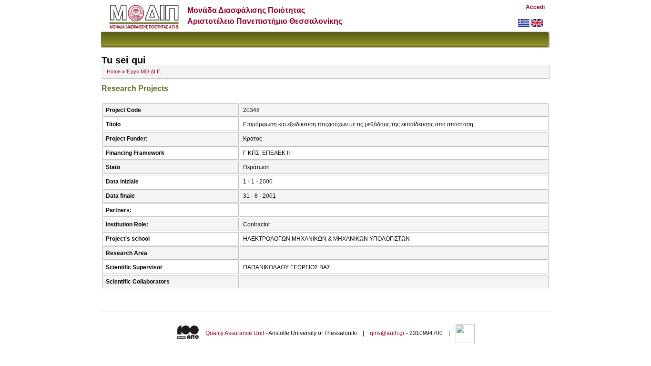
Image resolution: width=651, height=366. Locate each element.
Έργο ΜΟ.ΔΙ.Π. (144, 71)
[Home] (144, 26)
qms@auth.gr (387, 333)
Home (114, 71)
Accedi (535, 7)
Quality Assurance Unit (234, 333)
